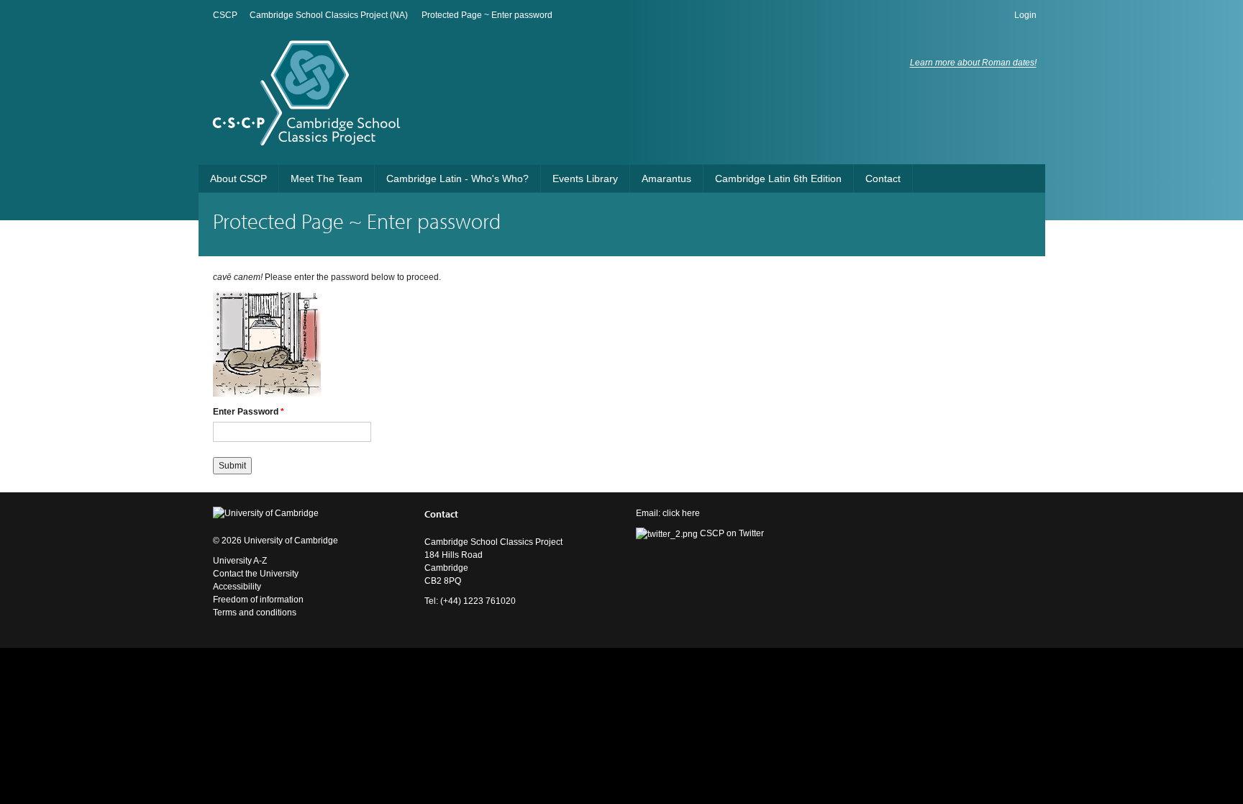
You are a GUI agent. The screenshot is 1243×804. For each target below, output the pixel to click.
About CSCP (238, 178)
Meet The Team (327, 178)
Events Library (585, 178)
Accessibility (237, 587)
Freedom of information (258, 600)
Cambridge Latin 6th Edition (778, 178)
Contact (883, 178)
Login (1025, 15)
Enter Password (248, 412)
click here (681, 513)
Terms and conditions (254, 612)
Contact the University (256, 574)
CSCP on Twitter (731, 533)
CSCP (225, 15)
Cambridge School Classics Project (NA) (329, 15)
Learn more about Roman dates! (973, 63)
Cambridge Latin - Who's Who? (457, 178)
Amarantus (666, 178)
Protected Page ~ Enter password (487, 15)
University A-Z (240, 561)
